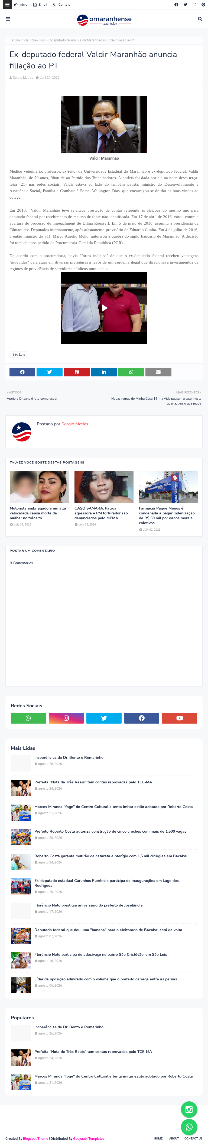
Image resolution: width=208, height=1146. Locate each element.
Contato (64, 4)
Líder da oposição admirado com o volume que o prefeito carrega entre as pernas (105, 979)
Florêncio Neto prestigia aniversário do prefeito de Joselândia (88, 905)
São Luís (38, 40)
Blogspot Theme (35, 1139)
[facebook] (176, 4)
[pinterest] (202, 4)
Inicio (23, 4)
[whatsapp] (28, 718)
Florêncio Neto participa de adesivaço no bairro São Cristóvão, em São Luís (100, 954)
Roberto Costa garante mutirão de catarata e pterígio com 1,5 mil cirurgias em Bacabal (110, 856)
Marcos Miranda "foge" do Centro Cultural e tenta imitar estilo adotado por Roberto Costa (113, 807)
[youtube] (179, 718)
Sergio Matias (23, 78)
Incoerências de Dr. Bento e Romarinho (68, 757)
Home (158, 1138)
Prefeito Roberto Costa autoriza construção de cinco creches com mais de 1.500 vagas (110, 831)
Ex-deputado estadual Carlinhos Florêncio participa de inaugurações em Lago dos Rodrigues (106, 883)
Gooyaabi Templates (89, 1139)
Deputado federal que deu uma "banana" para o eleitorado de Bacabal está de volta (108, 930)
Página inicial (19, 40)
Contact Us (193, 1138)
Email (43, 4)
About (174, 1138)
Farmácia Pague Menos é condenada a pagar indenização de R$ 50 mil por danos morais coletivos (167, 516)
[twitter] (185, 4)
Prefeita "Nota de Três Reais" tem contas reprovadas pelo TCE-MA (93, 782)
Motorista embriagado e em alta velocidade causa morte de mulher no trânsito (38, 513)
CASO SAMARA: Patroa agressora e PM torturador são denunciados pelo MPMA (101, 513)
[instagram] (194, 4)
